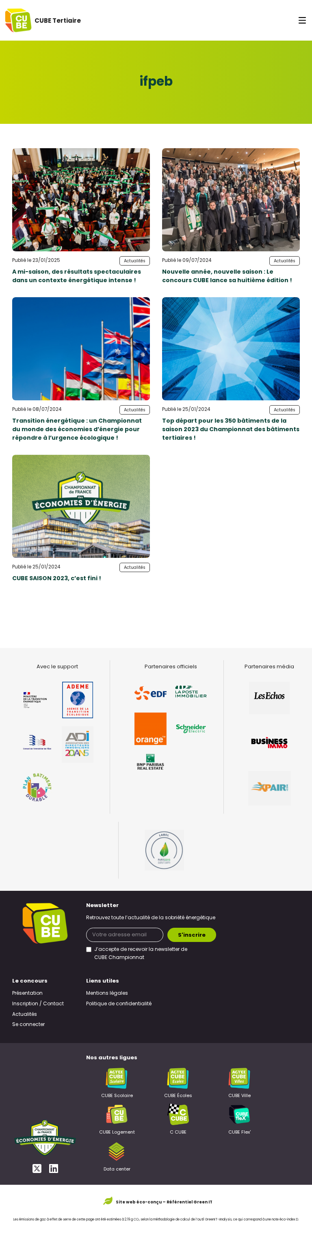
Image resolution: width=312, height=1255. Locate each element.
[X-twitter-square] (36, 1168)
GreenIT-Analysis (218, 1219)
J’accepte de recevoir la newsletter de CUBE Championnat (140, 953)
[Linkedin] (53, 1168)
